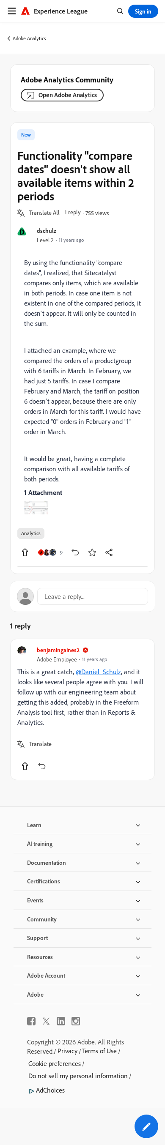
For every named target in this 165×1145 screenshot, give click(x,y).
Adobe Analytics (29, 38)
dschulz (46, 230)
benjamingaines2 (58, 649)
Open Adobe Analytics (67, 95)
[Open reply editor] (82, 596)
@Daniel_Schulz (98, 671)
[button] (44, 213)
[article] (82, 709)
